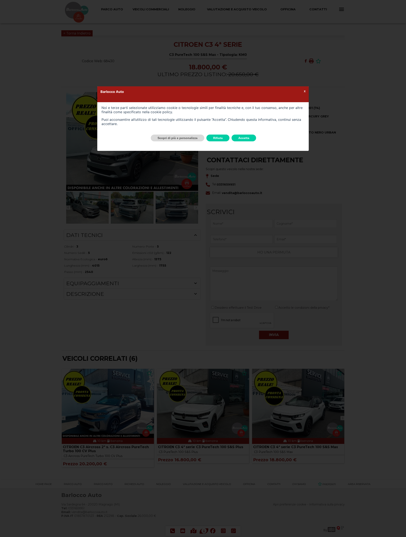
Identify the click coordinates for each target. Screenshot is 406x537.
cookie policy (161, 112)
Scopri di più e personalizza (178, 138)
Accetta (243, 138)
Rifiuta (218, 138)
